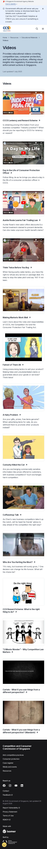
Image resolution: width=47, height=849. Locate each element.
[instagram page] (10, 785)
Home (5, 37)
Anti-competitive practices (13, 755)
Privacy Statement (10, 812)
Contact (6, 791)
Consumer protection (11, 759)
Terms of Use (8, 816)
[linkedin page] (22, 785)
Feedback (7, 795)
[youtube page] (16, 785)
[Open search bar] (37, 28)
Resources (14, 37)
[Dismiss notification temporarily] (43, 8)
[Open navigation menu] (43, 28)
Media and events (10, 767)
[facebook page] (4, 785)
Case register (8, 763)
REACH (5, 820)
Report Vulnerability (10, 808)
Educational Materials (30, 37)
